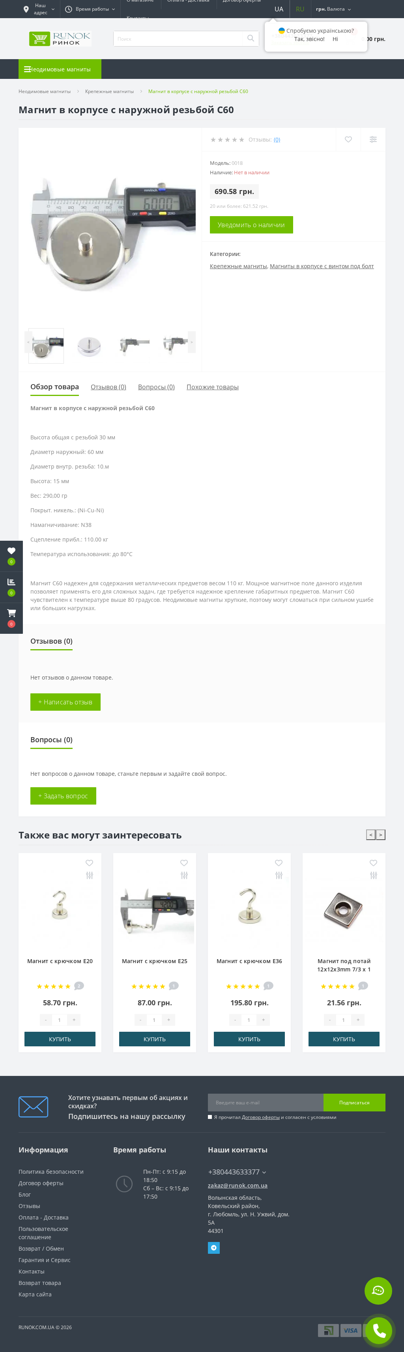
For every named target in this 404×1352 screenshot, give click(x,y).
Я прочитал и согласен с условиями (275, 1117)
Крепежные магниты (109, 91)
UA (279, 9)
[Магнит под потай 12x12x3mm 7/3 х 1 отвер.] (344, 909)
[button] (11, 618)
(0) (277, 139)
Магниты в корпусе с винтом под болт (322, 266)
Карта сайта (35, 1294)
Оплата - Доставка (44, 1217)
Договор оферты (261, 1117)
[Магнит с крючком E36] (249, 909)
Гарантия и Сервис (45, 1260)
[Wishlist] (348, 139)
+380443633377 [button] (234, 1171)
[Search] (250, 38)
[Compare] (373, 139)
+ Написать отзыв (65, 702)
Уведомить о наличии (251, 224)
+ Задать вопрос (63, 796)
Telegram (214, 1248)
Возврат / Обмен (41, 1248)
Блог (25, 1194)
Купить (60, 1039)
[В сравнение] (89, 875)
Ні (335, 39)
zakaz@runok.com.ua (237, 1185)
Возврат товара (40, 1283)
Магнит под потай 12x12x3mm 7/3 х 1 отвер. (344, 969)
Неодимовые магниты (45, 91)
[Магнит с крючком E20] (60, 909)
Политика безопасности (51, 1171)
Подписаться (354, 1102)
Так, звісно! (309, 39)
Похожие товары (213, 387)
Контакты (138, 18)
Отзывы (29, 1206)
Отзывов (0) (108, 387)
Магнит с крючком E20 (60, 961)
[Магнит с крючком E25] (154, 909)
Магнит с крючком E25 (155, 961)
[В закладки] (89, 863)
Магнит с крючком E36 (249, 961)
